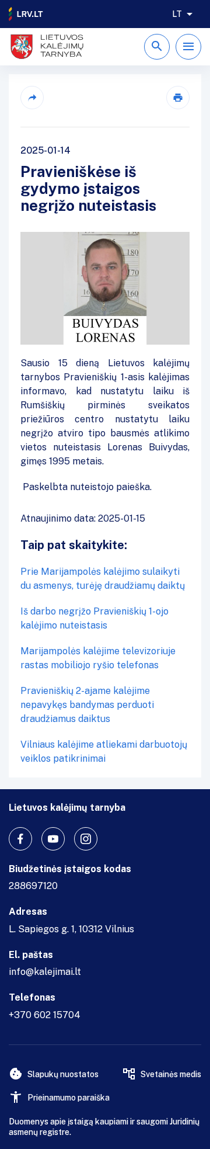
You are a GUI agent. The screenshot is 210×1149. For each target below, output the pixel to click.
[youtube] (53, 839)
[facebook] (20, 839)
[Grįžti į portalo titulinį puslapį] (26, 14)
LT (177, 14)
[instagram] (85, 839)
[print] (178, 97)
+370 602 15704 (44, 1014)
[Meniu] (188, 47)
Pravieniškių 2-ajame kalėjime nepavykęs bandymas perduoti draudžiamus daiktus (87, 704)
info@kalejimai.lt (45, 971)
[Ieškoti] (157, 47)
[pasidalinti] (32, 97)
